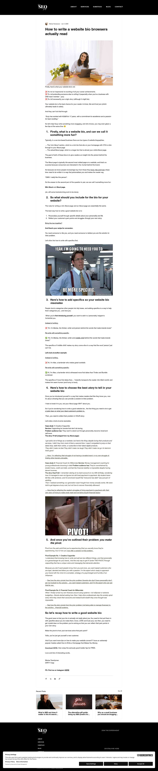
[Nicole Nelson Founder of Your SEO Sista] (49, 701)
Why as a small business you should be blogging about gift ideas (107, 713)
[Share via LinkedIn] (55, 679)
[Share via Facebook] (46, 679)
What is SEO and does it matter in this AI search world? (47, 713)
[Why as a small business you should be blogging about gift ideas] (108, 701)
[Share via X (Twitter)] (50, 679)
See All (120, 691)
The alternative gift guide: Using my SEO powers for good (78, 713)
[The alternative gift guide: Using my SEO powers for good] (79, 701)
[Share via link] (59, 679)
